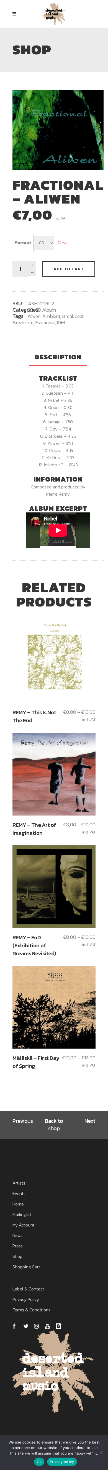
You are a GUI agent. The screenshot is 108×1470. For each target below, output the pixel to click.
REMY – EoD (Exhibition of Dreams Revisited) (34, 945)
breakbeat (73, 316)
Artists (18, 1183)
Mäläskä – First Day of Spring (35, 1062)
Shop (17, 1256)
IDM (61, 322)
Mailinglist (21, 1214)
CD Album (45, 310)
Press (17, 1245)
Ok (39, 1462)
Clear (63, 242)
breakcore (22, 322)
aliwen (33, 316)
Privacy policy (62, 1462)
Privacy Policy (25, 1299)
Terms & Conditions (31, 1309)
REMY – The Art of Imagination (34, 829)
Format (22, 242)
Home (18, 1204)
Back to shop (54, 1124)
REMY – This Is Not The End (34, 716)
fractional (45, 322)
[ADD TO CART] (54, 661)
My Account (23, 1225)
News (17, 1235)
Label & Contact (28, 1288)
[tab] (58, 357)
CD (30, 310)
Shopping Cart (26, 1266)
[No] (101, 1452)
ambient (51, 316)
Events (18, 1193)
